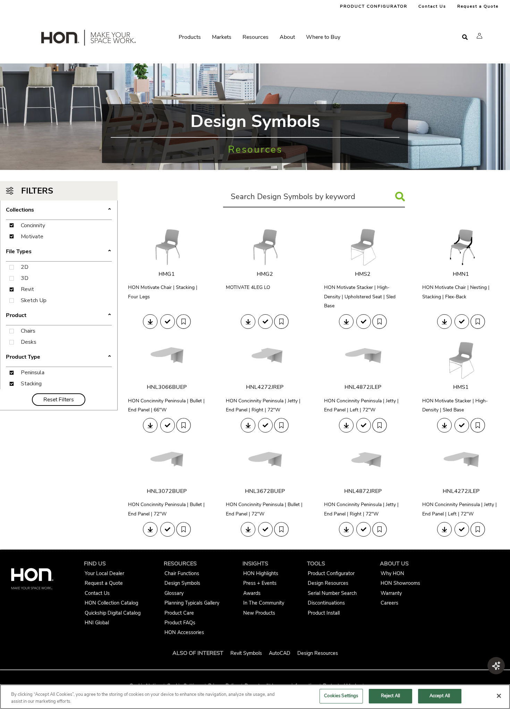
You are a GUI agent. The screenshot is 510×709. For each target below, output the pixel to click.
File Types (59, 252)
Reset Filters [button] (58, 399)
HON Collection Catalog (111, 602)
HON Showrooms (400, 583)
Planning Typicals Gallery (191, 602)
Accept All (440, 696)
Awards (252, 593)
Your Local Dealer (104, 573)
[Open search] (465, 37)
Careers (389, 602)
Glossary (174, 593)
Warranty (391, 593)
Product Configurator (331, 573)
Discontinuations (326, 602)
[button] (479, 36)
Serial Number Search (332, 593)
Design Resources (328, 583)
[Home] (88, 39)
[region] (255, 696)
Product (59, 315)
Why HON (392, 573)
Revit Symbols (246, 653)
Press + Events (260, 583)
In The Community (263, 602)
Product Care (179, 612)
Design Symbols (182, 583)
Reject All (390, 696)
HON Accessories (184, 632)
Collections (59, 210)
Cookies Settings (341, 696)
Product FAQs (179, 622)
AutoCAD (279, 653)
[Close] (499, 695)
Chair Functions (181, 573)
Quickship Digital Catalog (113, 612)
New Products (259, 612)
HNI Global (97, 622)
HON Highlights (260, 573)
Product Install (324, 612)
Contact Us (432, 6)
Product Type (59, 357)
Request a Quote (478, 6)
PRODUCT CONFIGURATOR (373, 6)
